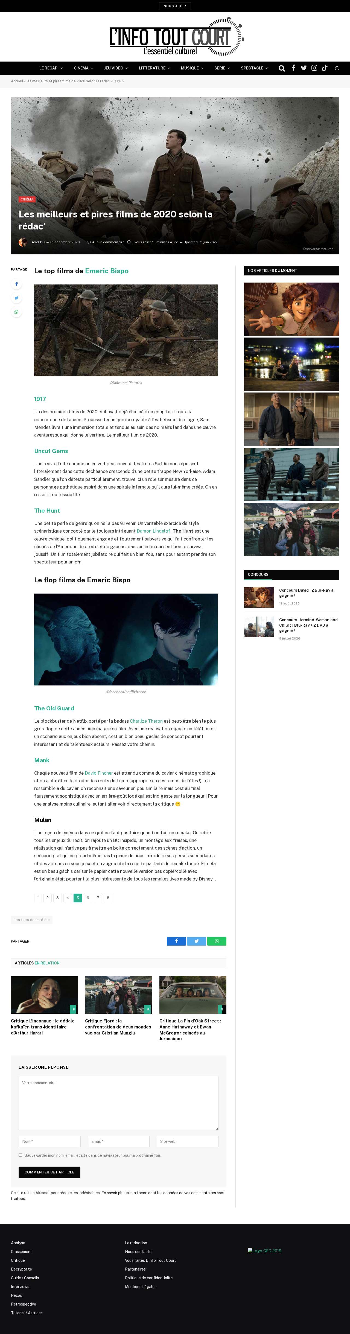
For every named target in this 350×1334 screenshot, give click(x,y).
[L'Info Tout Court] (175, 37)
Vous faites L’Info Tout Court (150, 1260)
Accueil (17, 81)
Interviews (20, 1286)
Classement (21, 1251)
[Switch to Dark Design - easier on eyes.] (336, 68)
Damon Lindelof (153, 531)
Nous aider (175, 6)
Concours (258, 574)
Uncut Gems (51, 450)
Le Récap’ (48, 68)
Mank (41, 760)
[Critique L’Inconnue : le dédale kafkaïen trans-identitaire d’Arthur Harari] (44, 995)
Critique (18, 1260)
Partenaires (135, 1269)
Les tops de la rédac (32, 920)
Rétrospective (23, 1304)
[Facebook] (16, 283)
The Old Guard (54, 708)
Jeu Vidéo (113, 68)
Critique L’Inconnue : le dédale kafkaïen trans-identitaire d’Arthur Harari (43, 1027)
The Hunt (47, 510)
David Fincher (99, 773)
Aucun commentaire (108, 242)
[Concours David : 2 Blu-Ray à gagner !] (259, 597)
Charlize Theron (146, 721)
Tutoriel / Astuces (27, 1313)
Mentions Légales (140, 1286)
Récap (16, 1295)
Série (219, 68)
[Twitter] (16, 297)
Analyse (18, 1243)
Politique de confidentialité (149, 1278)
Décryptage (21, 1269)
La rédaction (136, 1243)
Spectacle (252, 68)
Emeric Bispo (107, 271)
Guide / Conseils (25, 1278)
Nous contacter (139, 1251)
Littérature (152, 68)
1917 (40, 399)
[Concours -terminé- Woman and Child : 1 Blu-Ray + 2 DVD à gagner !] (259, 627)
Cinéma (81, 68)
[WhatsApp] (16, 311)
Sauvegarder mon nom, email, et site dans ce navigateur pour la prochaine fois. (93, 1155)
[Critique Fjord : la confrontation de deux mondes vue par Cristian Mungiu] (118, 995)
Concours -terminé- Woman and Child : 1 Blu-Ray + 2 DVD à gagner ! (308, 625)
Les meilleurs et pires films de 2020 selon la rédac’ (67, 81)
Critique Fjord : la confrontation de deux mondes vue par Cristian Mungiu (118, 1027)
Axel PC (38, 242)
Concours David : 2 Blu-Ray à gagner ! (306, 593)
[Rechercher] (282, 68)
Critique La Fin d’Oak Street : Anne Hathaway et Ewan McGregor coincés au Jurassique (190, 1029)
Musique (190, 68)
